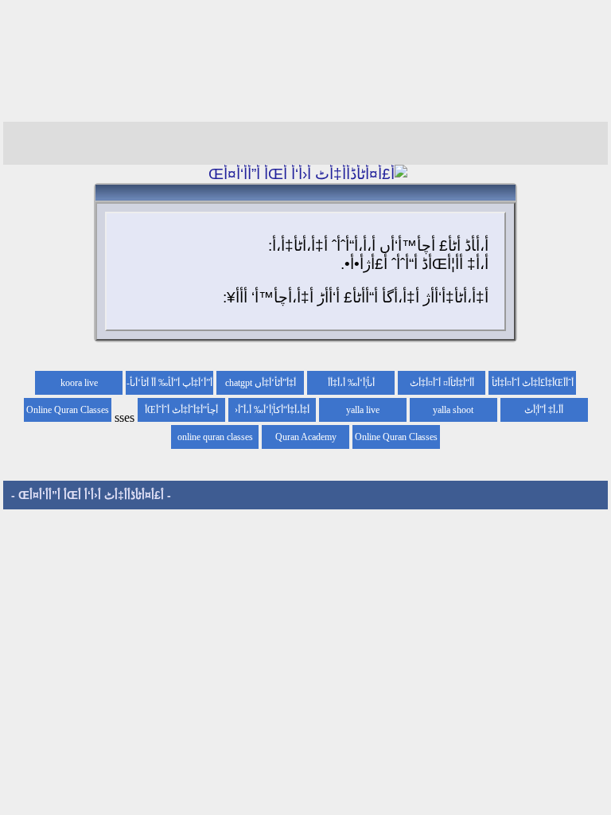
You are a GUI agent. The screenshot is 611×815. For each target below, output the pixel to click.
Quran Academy (306, 437)
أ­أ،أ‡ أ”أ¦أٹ (543, 409)
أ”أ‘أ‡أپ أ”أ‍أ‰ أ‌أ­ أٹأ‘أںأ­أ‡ (171, 386)
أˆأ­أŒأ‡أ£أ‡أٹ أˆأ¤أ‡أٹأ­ (533, 382)
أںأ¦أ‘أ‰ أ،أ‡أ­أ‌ (351, 382)
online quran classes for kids (215, 440)
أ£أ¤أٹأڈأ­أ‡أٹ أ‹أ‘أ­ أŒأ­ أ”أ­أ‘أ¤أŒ (91, 495)
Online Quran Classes (396, 437)
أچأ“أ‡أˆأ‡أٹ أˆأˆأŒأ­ (181, 409)
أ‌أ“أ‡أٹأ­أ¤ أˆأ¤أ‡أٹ (442, 382)
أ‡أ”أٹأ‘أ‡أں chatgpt (260, 382)
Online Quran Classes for (67, 413)
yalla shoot (453, 409)
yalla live (362, 409)
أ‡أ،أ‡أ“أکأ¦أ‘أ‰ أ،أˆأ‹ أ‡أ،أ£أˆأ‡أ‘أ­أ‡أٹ (272, 413)
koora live (79, 382)
